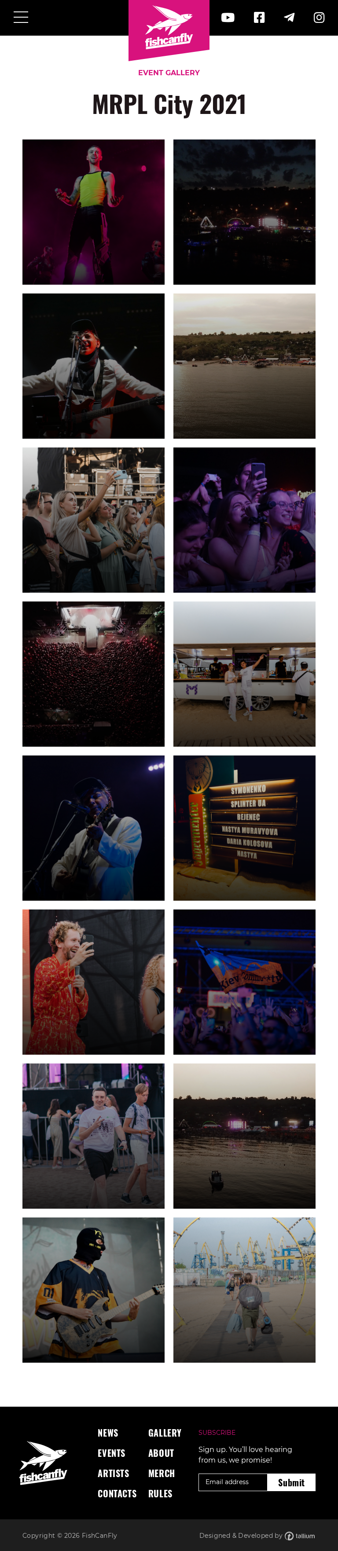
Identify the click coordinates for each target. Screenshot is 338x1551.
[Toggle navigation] (21, 18)
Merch (161, 1473)
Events (111, 1452)
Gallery (165, 1432)
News (108, 1432)
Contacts (117, 1493)
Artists (113, 1473)
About (161, 1452)
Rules (160, 1493)
